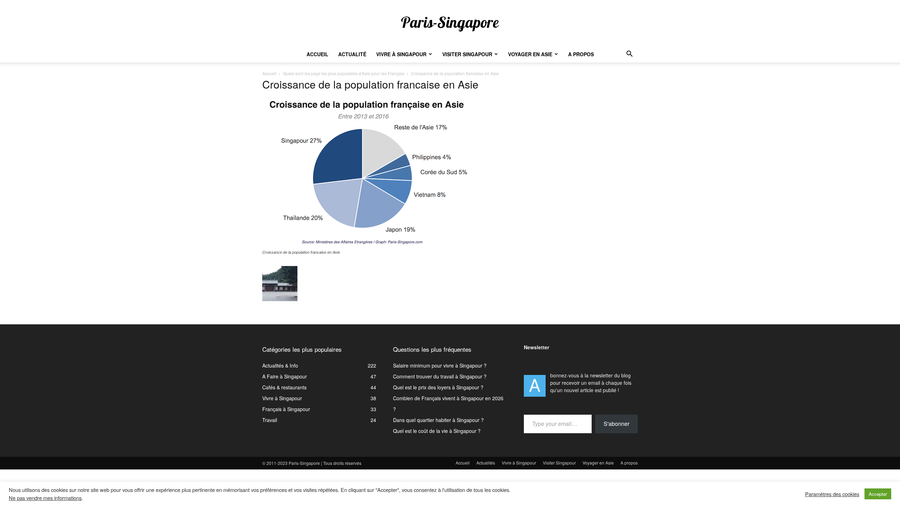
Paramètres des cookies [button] (832, 494)
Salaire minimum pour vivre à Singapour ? (440, 365)
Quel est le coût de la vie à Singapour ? (437, 430)
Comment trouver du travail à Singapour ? (440, 376)
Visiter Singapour (467, 54)
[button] (629, 54)
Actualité (352, 54)
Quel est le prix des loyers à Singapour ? (438, 387)
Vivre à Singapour (401, 54)
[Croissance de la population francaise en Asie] (367, 245)
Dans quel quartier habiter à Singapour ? (438, 419)
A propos (581, 54)
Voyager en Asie (530, 54)
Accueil (317, 54)
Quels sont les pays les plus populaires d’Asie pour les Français (343, 73)
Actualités (485, 463)
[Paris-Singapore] (450, 23)
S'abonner (616, 424)
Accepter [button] (878, 494)
